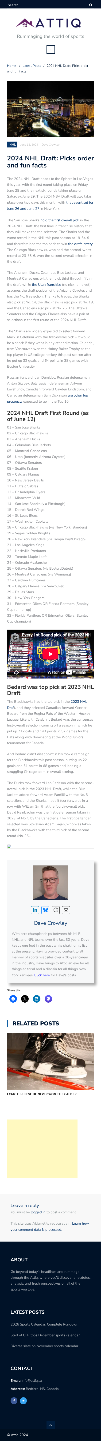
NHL (12, 145)
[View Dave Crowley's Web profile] (56, 910)
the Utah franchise (46, 284)
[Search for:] (22, 5)
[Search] (91, 5)
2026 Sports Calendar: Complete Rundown (44, 1324)
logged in (38, 1212)
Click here (42, 975)
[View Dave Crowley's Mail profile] (66, 910)
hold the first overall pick (59, 220)
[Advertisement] (42, 1148)
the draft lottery (80, 244)
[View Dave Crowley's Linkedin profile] (35, 910)
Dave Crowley (50, 923)
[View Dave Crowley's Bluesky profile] (45, 910)
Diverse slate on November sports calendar (44, 1346)
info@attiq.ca (32, 1380)
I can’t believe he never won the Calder (42, 1094)
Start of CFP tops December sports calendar (45, 1335)
